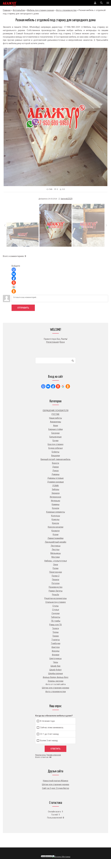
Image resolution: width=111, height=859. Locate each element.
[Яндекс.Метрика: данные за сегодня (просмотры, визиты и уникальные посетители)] (61, 856)
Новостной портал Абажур (55, 781)
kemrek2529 (66, 199)
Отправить (23, 308)
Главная (7, 10)
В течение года (47, 721)
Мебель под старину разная (40, 10)
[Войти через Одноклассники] (14, 291)
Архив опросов (54, 755)
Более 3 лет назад (49, 740)
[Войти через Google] (14, 287)
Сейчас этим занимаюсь (51, 727)
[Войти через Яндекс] (14, 282)
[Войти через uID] (14, 269)
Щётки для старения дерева (55, 784)
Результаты (40, 755)
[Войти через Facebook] (14, 278)
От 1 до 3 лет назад (49, 734)
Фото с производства (66, 10)
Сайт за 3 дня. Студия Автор (55, 788)
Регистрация (52, 342)
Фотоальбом (19, 10)
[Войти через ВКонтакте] (14, 274)
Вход (62, 342)
